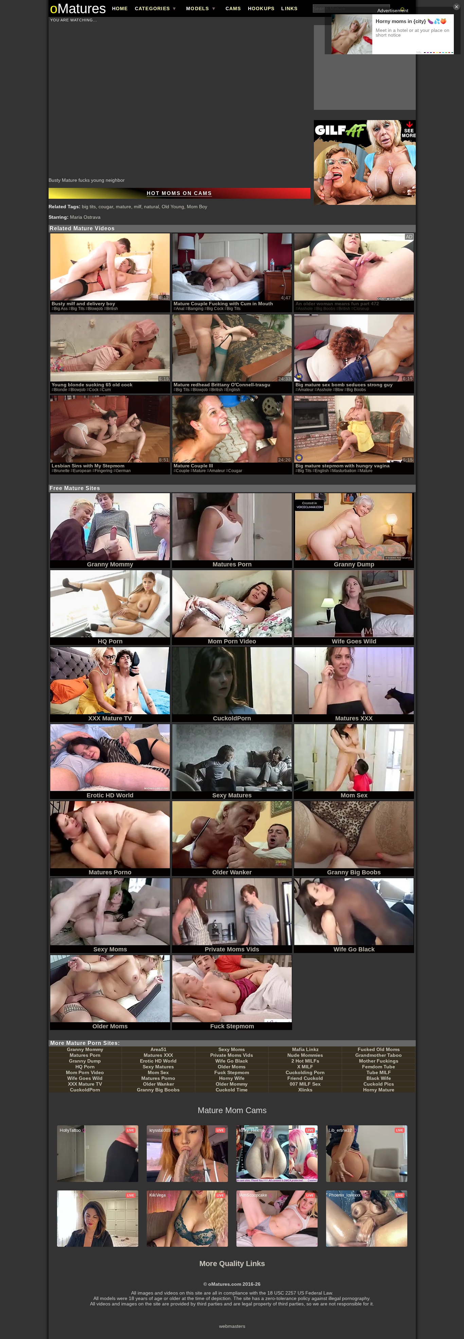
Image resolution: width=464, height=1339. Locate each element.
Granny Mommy (85, 1049)
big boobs (356, 389)
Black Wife (379, 1078)
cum (106, 389)
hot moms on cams (179, 193)
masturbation (344, 470)
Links (289, 8)
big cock (215, 308)
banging (195, 308)
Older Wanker (158, 1084)
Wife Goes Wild (85, 1078)
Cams (233, 8)
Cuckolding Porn (305, 1072)
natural (151, 206)
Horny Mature (378, 1089)
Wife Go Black (231, 1061)
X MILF (305, 1066)
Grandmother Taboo (378, 1055)
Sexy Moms (231, 1049)
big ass (61, 308)
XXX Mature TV (85, 1084)
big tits (89, 206)
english (233, 389)
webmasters (232, 1326)
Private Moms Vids (231, 1055)
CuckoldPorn (85, 1089)
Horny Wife (232, 1078)
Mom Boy (197, 206)
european (82, 470)
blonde (60, 389)
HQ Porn (85, 1066)
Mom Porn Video (85, 1072)
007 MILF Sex (305, 1084)
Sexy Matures (158, 1066)
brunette (62, 470)
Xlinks (305, 1089)
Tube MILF (379, 1072)
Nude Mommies (305, 1055)
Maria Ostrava (85, 217)
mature (123, 206)
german (123, 470)
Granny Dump (85, 1061)
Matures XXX (158, 1055)
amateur (306, 389)
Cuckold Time (232, 1089)
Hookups (261, 8)
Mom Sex (158, 1072)
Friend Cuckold (305, 1078)
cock (94, 389)
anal (180, 308)
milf (137, 206)
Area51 (158, 1049)
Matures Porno (158, 1078)
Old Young (173, 206)
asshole (324, 389)
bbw (339, 389)
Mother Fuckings (378, 1061)
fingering (103, 470)
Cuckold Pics (378, 1084)
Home (120, 8)
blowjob (95, 308)
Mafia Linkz (305, 1049)
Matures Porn (85, 1055)
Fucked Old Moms (379, 1049)
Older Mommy (232, 1084)
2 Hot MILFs (305, 1061)
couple (183, 470)
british (112, 308)
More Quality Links (232, 1263)
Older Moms (232, 1066)
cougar (106, 206)
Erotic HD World (158, 1061)
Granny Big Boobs (158, 1089)
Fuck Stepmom (231, 1072)
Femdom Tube (378, 1066)
